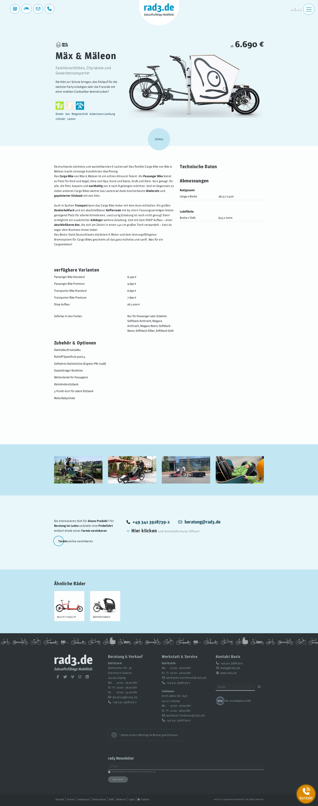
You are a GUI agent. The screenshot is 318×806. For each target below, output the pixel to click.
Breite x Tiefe (188, 218)
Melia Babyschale (64, 398)
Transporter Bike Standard (70, 290)
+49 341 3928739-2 (151, 522)
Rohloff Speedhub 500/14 (69, 356)
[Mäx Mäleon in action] (78, 469)
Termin (71, 799)
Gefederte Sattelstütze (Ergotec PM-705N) (80, 363)
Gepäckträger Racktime (68, 370)
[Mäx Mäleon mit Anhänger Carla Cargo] (186, 469)
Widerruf (121, 799)
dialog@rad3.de (230, 668)
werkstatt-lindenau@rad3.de (185, 715)
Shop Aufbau (62, 304)
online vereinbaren (75, 541)
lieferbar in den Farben (68, 316)
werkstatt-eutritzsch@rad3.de (186, 677)
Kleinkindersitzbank (66, 384)
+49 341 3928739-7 (178, 682)
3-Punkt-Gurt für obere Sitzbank (73, 391)
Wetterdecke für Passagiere (71, 377)
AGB (111, 799)
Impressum (83, 799)
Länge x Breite (188, 196)
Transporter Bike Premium (70, 297)
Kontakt (60, 799)
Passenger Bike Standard (69, 277)
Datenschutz (99, 799)
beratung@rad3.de (125, 697)
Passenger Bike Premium (69, 283)
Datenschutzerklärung (143, 771)
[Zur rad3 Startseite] (73, 670)
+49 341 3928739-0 (178, 720)
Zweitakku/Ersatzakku (67, 350)
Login (132, 799)
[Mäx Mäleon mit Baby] (240, 469)
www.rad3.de (228, 673)
